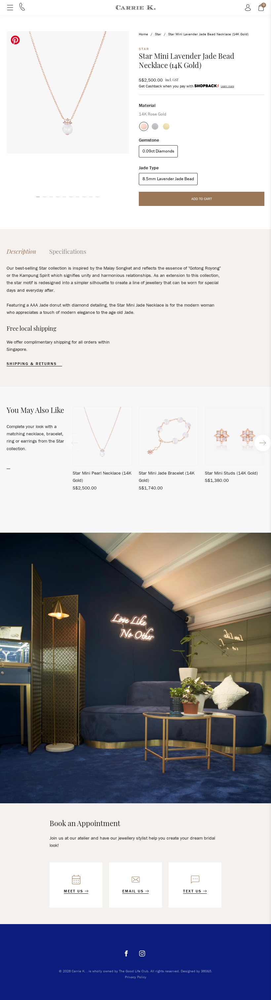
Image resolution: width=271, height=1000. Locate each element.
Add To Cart (201, 198)
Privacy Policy (135, 977)
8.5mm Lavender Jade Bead (168, 179)
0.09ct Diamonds (158, 151)
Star (158, 34)
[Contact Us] (22, 9)
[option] (68, 92)
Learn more (227, 86)
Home (143, 34)
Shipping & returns (32, 363)
